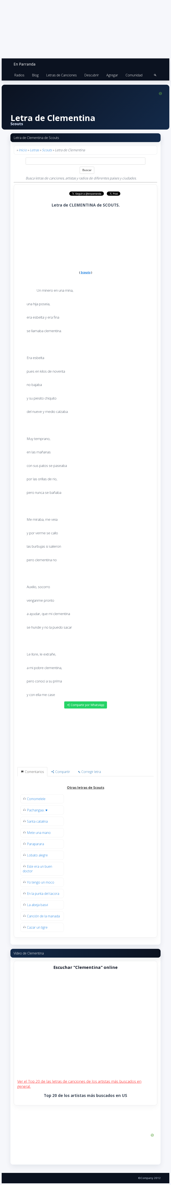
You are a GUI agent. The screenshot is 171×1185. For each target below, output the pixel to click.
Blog (35, 75)
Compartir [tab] (62, 771)
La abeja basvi (37, 905)
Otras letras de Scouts (85, 787)
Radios (19, 75)
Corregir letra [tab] (90, 771)
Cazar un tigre (37, 927)
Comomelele (36, 799)
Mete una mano (39, 832)
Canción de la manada (43, 916)
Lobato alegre (37, 855)
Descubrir (91, 75)
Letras (34, 150)
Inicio (23, 150)
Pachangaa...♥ (37, 810)
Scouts (47, 150)
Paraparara (35, 844)
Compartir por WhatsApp (87, 705)
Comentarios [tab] (34, 771)
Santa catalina (37, 821)
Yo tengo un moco (40, 882)
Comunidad (134, 75)
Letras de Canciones (61, 75)
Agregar (112, 75)
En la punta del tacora (43, 893)
